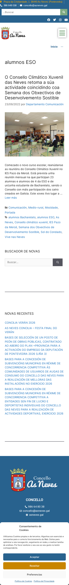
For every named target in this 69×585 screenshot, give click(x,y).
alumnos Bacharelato (22, 217)
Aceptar (34, 556)
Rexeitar (34, 565)
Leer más (11, 197)
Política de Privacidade (44, 581)
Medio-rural (35, 207)
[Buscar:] (29, 262)
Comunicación (18, 207)
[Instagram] (60, 20)
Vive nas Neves (15, 237)
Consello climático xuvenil (31, 222)
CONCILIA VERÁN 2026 (20, 322)
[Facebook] (49, 20)
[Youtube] (66, 20)
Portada (10, 212)
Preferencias (34, 574)
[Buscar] (58, 262)
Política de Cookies (23, 581)
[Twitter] (54, 20)
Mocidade (51, 207)
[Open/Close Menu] (62, 33)
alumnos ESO (45, 217)
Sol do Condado (51, 232)
